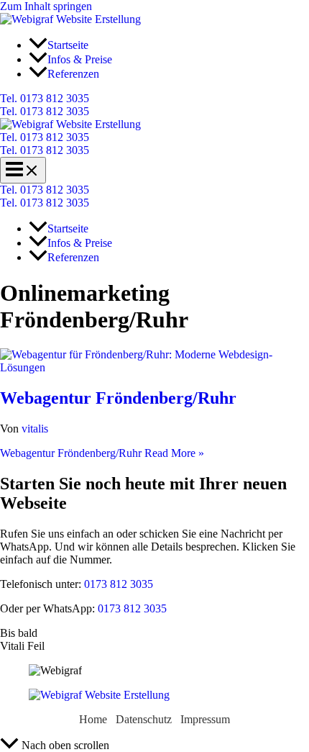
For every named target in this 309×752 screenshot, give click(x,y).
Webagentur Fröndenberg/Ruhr (118, 398)
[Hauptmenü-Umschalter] (23, 170)
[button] (154, 98)
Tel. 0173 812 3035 (44, 111)
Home (93, 719)
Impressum (205, 719)
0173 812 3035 (117, 584)
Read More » (102, 453)
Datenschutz (144, 719)
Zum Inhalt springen (46, 6)
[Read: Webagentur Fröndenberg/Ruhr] (154, 367)
